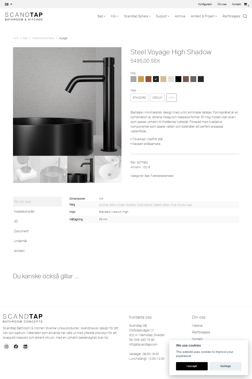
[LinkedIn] (25, 346)
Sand (112, 204)
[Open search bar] (245, 16)
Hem (16, 38)
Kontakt (236, 4)
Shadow (131, 204)
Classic (157, 204)
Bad (25, 38)
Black (166, 204)
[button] (8, 4)
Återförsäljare (231, 16)
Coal (189, 204)
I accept (192, 366)
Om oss (222, 4)
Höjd (133, 90)
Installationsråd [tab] (24, 211)
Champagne (144, 204)
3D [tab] (16, 221)
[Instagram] (6, 346)
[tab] (37, 202)
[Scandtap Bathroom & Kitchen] (22, 16)
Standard (139, 97)
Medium (157, 97)
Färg (133, 73)
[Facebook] (15, 346)
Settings (225, 366)
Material (197, 325)
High (171, 97)
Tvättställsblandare (43, 38)
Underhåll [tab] (20, 241)
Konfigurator (205, 4)
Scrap (181, 204)
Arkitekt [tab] (19, 251)
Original (103, 204)
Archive (180, 16)
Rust (174, 204)
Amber (121, 204)
